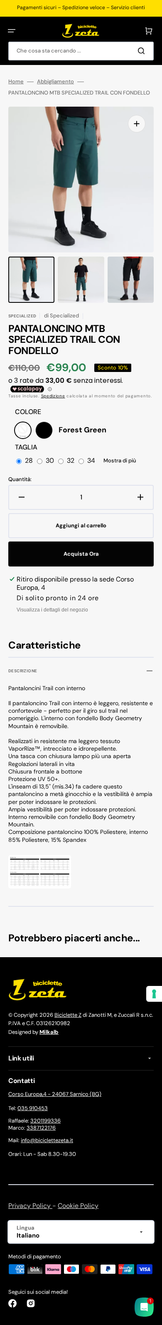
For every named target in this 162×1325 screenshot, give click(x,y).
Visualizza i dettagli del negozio (52, 610)
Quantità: (20, 479)
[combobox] (81, 51)
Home (16, 81)
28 (29, 461)
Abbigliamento (55, 81)
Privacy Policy (30, 1205)
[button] (11, 31)
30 (50, 461)
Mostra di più (119, 460)
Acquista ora (81, 553)
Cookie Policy (78, 1205)
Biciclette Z (67, 1014)
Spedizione (53, 396)
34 (91, 461)
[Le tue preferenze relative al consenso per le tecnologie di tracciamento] (154, 994)
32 (70, 461)
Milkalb (49, 1032)
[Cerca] (143, 51)
